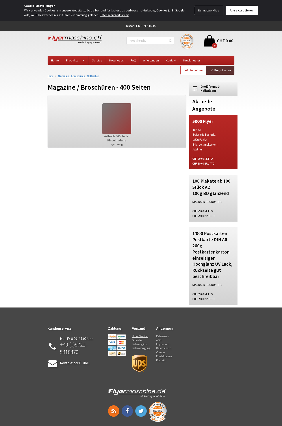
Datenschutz (163, 348)
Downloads (116, 60)
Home (55, 60)
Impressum (162, 344)
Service (97, 60)
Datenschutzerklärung (114, 15)
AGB (158, 340)
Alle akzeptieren (242, 10)
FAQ (133, 60)
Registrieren (222, 70)
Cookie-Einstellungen (164, 354)
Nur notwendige (208, 10)
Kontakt (171, 60)
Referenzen (162, 336)
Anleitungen (151, 60)
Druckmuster (191, 60)
